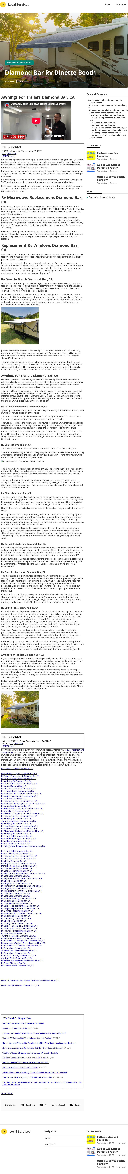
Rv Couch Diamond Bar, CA (13, 786)
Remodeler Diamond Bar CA (19, 62)
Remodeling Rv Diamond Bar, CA (16, 781)
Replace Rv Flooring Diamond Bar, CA (18, 838)
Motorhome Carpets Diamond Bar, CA (19, 773)
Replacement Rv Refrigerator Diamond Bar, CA (23, 803)
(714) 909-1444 (9, 153)
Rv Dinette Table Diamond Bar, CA (17, 768)
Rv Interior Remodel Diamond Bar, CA (18, 778)
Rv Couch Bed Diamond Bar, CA (15, 806)
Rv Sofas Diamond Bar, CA (13, 963)
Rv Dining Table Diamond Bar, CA (16, 836)
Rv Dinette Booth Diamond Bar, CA (17, 791)
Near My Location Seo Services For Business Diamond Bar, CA (30, 980)
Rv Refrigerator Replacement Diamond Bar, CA (23, 846)
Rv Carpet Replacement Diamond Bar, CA (20, 776)
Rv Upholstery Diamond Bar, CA (16, 811)
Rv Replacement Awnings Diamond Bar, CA (21, 938)
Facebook (30, 1105)
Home (107, 4)
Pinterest (60, 1105)
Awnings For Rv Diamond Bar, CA (16, 883)
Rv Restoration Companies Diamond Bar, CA (21, 808)
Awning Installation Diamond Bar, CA (18, 788)
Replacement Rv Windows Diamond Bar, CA (21, 793)
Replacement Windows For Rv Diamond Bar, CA (23, 943)
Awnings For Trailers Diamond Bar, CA (19, 950)
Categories (121, 4)
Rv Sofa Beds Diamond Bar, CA (15, 843)
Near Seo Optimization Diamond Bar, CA (20, 985)
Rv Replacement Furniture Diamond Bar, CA (21, 878)
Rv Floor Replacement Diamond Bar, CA (19, 826)
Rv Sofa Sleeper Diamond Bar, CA (16, 853)
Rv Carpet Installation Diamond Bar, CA (19, 796)
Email (77, 1105)
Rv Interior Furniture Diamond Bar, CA (19, 783)
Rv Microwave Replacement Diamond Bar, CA (22, 813)
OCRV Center (8, 156)
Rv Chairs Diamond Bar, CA (13, 861)
